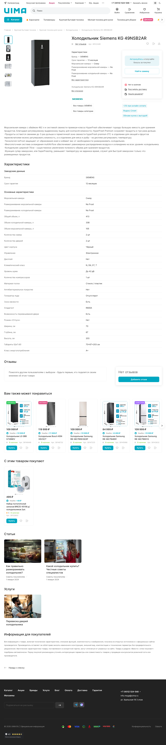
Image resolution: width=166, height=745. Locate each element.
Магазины (9, 695)
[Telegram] (76, 704)
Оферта (158, 726)
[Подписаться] (59, 705)
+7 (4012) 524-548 (120, 3)
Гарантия (97, 690)
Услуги (46, 690)
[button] (161, 425)
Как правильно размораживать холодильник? (15, 569)
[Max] (81, 704)
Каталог (8, 690)
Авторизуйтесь (136, 59)
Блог (57, 690)
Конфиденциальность (141, 726)
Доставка (82, 690)
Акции (21, 690)
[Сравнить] (153, 43)
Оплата (68, 690)
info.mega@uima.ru (129, 695)
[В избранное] (147, 43)
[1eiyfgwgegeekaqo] (40, 63)
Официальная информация (32, 726)
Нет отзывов (80, 44)
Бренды (33, 690)
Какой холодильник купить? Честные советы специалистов (62, 569)
